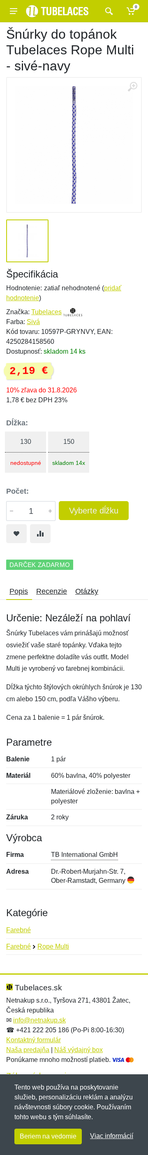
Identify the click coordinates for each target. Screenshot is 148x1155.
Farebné (18, 929)
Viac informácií (111, 1135)
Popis (18, 591)
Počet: (17, 491)
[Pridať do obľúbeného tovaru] (16, 533)
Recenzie (51, 591)
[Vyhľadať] (108, 11)
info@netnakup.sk (39, 1020)
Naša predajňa (27, 1049)
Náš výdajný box (78, 1049)
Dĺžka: (17, 423)
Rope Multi (53, 946)
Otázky (86, 591)
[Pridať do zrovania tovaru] (40, 533)
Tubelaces (46, 311)
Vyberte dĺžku (93, 510)
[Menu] (13, 11)
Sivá (33, 321)
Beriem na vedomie (48, 1136)
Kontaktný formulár (33, 1039)
